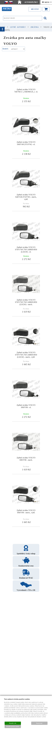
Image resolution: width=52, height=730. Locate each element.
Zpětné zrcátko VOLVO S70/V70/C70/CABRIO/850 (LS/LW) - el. (26, 249)
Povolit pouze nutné (12, 726)
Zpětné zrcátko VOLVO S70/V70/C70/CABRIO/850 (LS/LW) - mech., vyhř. (26, 354)
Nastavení (39, 723)
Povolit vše (12, 723)
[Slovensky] (11, 2)
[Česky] (6, 2)
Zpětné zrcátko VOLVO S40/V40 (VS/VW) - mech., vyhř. (26, 197)
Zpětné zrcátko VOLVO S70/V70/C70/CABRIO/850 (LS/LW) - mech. (26, 302)
